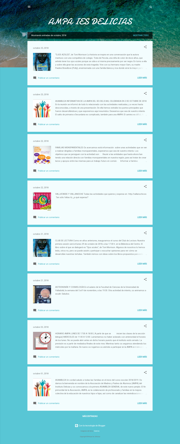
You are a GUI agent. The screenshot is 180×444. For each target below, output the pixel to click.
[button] (145, 47)
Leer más (142, 78)
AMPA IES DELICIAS (90, 21)
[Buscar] (151, 7)
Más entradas (90, 416)
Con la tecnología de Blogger (91, 425)
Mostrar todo (141, 35)
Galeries (97, 431)
